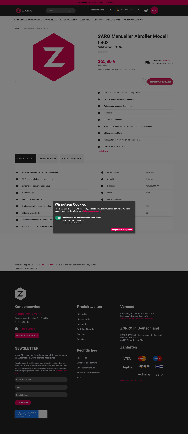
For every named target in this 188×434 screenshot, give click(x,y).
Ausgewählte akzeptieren (122, 230)
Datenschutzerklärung (92, 211)
